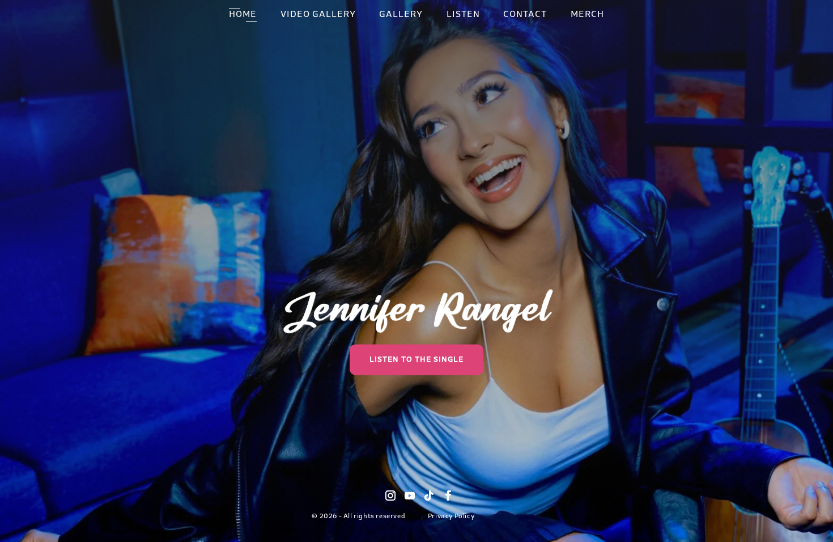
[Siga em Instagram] (390, 495)
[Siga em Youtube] (410, 495)
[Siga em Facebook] (448, 495)
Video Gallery (318, 15)
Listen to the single (416, 359)
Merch (587, 15)
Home (243, 15)
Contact (525, 15)
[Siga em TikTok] (429, 495)
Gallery (401, 15)
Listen (463, 15)
